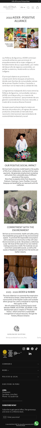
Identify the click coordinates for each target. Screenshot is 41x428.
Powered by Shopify (20, 425)
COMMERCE (7, 364)
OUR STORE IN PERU (10, 384)
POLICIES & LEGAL (10, 377)
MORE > (5, 370)
